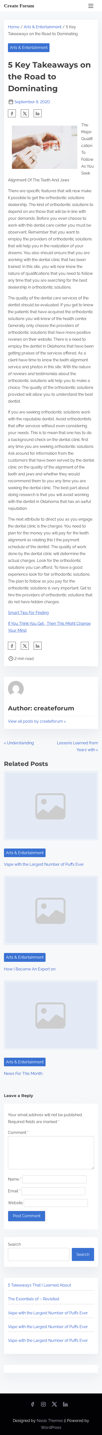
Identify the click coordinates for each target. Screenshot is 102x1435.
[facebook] (12, 113)
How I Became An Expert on (29, 969)
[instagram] (43, 1406)
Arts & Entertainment (42, 27)
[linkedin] (65, 1406)
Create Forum (19, 5)
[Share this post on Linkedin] (38, 113)
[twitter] (25, 113)
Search (14, 1244)
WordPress (51, 1427)
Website (15, 1203)
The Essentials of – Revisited (33, 1299)
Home (13, 27)
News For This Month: (23, 1073)
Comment (18, 1132)
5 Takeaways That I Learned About (39, 1285)
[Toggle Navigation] (91, 6)
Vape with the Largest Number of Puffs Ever (44, 864)
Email (14, 1191)
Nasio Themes (50, 1420)
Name (14, 1179)
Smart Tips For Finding (28, 612)
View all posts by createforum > (37, 721)
